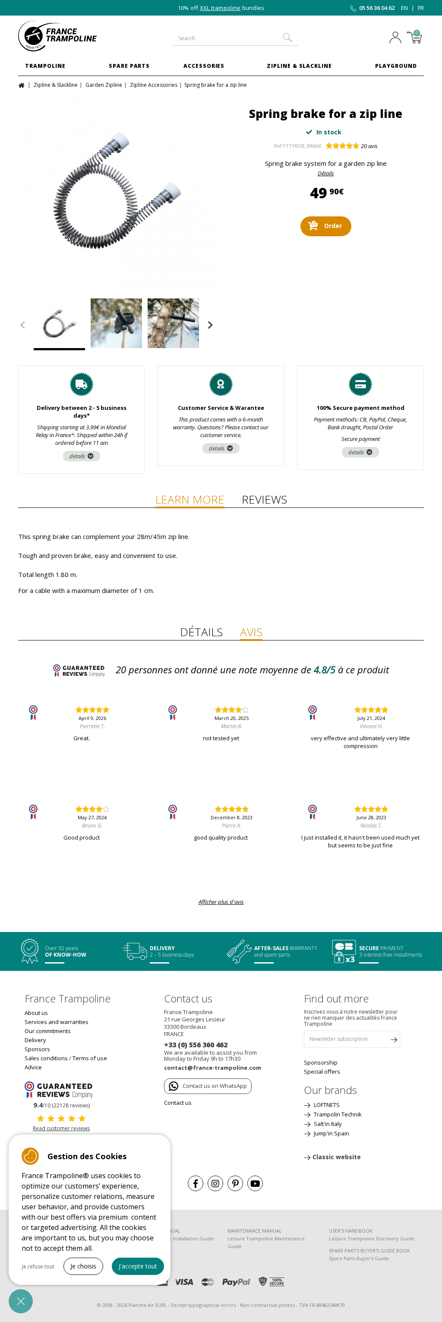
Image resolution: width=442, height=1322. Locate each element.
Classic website (337, 1157)
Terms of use (90, 1058)
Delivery (35, 1040)
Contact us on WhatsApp (215, 1086)
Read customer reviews (61, 1128)
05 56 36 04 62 (377, 8)
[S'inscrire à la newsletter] (393, 1041)
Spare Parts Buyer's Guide (359, 1258)
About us (36, 1013)
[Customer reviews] (61, 1089)
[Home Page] (23, 84)
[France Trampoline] (64, 36)
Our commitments (48, 1031)
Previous (22, 325)
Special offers (322, 1071)
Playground (396, 66)
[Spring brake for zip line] (116, 192)
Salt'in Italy (327, 1124)
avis (369, 146)
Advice (33, 1067)
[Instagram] (215, 1183)
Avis (251, 632)
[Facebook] (195, 1183)
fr (421, 8)
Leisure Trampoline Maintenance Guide (266, 1242)
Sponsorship (321, 1062)
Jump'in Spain (331, 1133)
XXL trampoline (220, 8)
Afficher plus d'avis (221, 902)
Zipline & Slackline (299, 66)
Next (210, 325)
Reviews (264, 499)
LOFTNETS (326, 1105)
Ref (278, 146)
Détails (326, 173)
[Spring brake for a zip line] (173, 324)
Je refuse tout (38, 1266)
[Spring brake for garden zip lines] (116, 324)
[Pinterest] (235, 1183)
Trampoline (45, 66)
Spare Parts (129, 66)
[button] (21, 1301)
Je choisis (83, 1266)
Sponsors (37, 1049)
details (77, 456)
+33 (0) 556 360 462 (195, 1044)
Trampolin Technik (337, 1114)
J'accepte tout (138, 1266)
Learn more (189, 499)
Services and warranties (56, 1022)
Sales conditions (46, 1058)
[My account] (395, 38)
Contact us (178, 1103)
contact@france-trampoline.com (212, 1068)
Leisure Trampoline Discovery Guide (371, 1238)
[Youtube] (255, 1183)
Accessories (204, 66)
